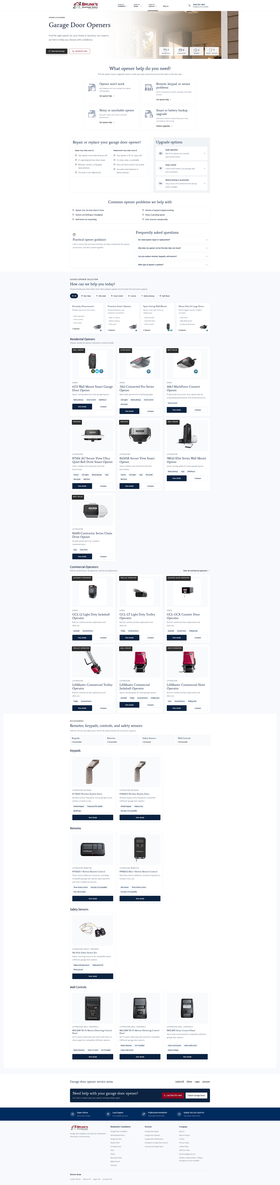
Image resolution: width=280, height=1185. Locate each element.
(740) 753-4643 (184, 1150)
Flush (112, 1150)
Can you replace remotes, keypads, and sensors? (157, 256)
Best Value (87, 296)
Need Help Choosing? (58, 51)
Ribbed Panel (115, 1161)
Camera (133, 296)
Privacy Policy (184, 1143)
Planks (112, 1154)
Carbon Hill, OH (75, 1179)
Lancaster (206, 1081)
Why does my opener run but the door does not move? (159, 248)
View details (82, 407)
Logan (197, 1081)
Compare (103, 407)
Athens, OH (87, 1179)
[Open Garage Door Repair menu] (141, 5)
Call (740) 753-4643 (81, 51)
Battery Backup (149, 296)
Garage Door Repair (152, 1131)
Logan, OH (96, 1179)
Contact (181, 1139)
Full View (113, 1165)
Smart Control (118, 296)
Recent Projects (184, 1135)
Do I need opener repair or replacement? (154, 240)
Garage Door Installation (118, 1131)
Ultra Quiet (102, 296)
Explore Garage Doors (196, 1095)
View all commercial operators (195, 571)
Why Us (182, 1131)
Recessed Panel (116, 1158)
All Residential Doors (117, 1135)
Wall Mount (166, 296)
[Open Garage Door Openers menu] (156, 5)
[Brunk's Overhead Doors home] (85, 5)
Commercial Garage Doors (154, 1146)
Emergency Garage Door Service (156, 1143)
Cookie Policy (184, 1146)
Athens (189, 1081)
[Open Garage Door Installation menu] (126, 5)
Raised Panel (115, 1143)
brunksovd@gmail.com (187, 1154)
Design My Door (116, 1139)
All (75, 296)
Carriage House (115, 1146)
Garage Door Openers (152, 1135)
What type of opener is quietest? (150, 265)
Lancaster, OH (107, 1179)
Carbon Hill (179, 1081)
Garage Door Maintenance (154, 1139)
